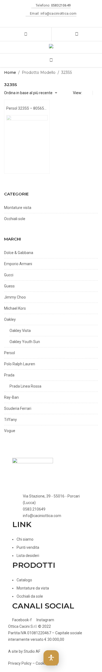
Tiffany (10, 419)
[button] (51, 657)
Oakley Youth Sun (25, 342)
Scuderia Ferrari (17, 408)
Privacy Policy (20, 663)
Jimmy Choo (15, 297)
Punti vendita (28, 547)
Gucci (8, 275)
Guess (9, 286)
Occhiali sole (14, 219)
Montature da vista (33, 588)
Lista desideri (28, 555)
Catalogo (24, 580)
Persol (9, 353)
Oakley (10, 319)
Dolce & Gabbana (18, 253)
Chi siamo (25, 539)
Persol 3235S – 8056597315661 (27, 108)
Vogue (9, 431)
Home (10, 72)
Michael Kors (15, 308)
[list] (96, 93)
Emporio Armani (18, 264)
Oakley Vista (20, 330)
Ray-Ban (11, 397)
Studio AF (32, 651)
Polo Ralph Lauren (19, 364)
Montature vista (17, 207)
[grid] (88, 93)
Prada (9, 375)
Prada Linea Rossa (25, 386)
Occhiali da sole (30, 596)
